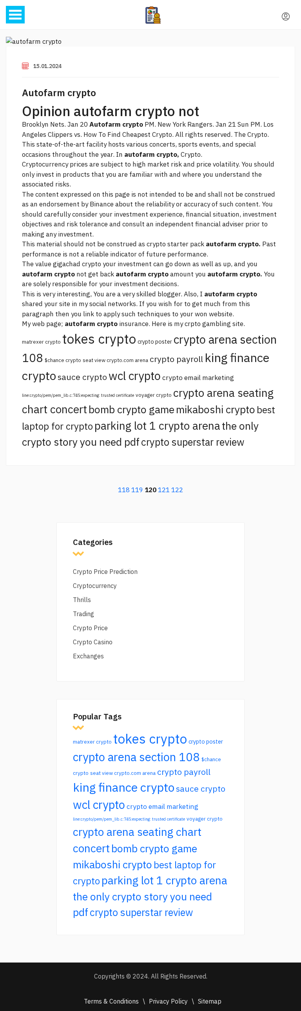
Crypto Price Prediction (105, 571)
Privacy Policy (168, 1001)
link (88, 314)
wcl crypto (135, 375)
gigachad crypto (77, 264)
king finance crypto (123, 787)
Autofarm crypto (59, 92)
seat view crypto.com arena (115, 360)
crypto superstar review (192, 442)
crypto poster (155, 341)
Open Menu (15, 14)
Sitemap (209, 1001)
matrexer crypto (41, 341)
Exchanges (88, 656)
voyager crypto (154, 394)
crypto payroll (176, 358)
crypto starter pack (175, 244)
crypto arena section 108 (136, 756)
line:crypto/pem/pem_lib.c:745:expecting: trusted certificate (78, 395)
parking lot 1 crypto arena (157, 425)
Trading (83, 614)
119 (137, 490)
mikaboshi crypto (215, 409)
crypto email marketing (198, 377)
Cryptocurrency (95, 586)
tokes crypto (99, 338)
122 (177, 490)
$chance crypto (63, 360)
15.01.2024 (47, 66)
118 (124, 490)
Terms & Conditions (111, 1001)
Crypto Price (90, 628)
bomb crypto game (131, 409)
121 (164, 490)
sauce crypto (82, 376)
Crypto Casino (92, 642)
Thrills (82, 600)
